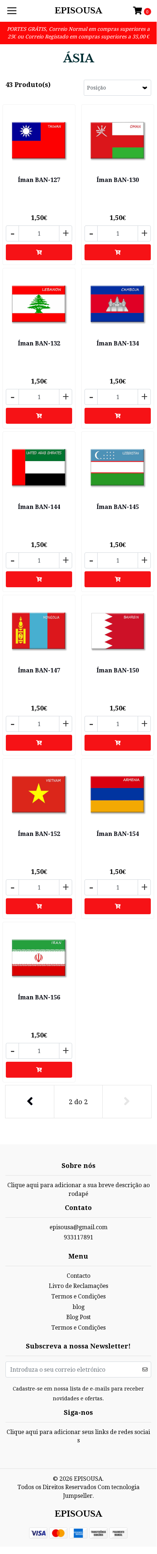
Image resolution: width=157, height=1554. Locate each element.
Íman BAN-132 (39, 343)
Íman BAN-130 (118, 180)
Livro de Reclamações (78, 1285)
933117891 (78, 1237)
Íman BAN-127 (39, 180)
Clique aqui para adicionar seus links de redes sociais (78, 1436)
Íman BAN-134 (118, 343)
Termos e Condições (78, 1296)
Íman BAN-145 (118, 507)
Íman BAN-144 (39, 507)
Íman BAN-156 (39, 997)
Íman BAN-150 (118, 670)
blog (78, 1307)
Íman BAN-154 (118, 833)
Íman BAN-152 (39, 833)
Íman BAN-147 (39, 670)
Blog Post (78, 1317)
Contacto (78, 1275)
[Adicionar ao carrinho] (39, 252)
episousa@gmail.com (78, 1227)
